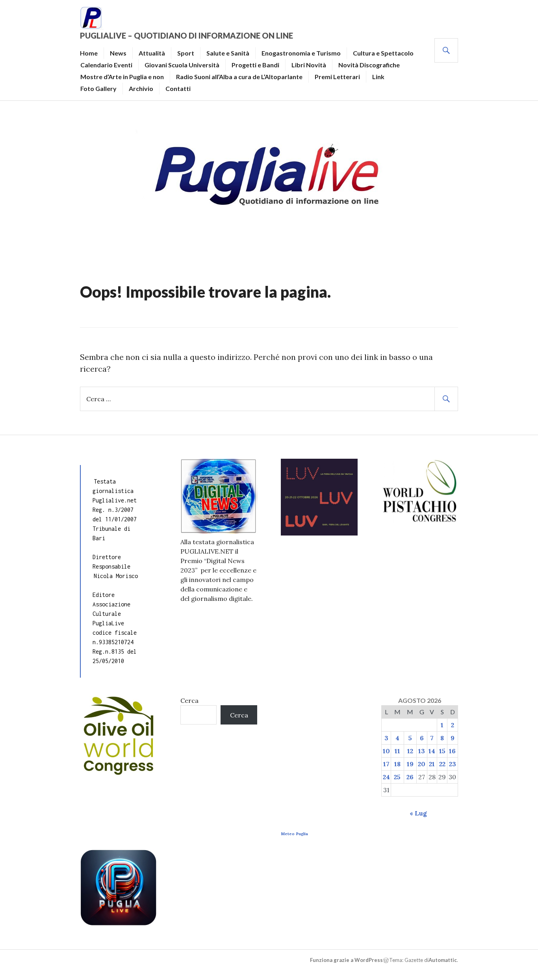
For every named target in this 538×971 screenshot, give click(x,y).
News (118, 53)
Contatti (178, 88)
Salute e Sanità (227, 53)
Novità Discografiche (369, 65)
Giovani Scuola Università (182, 65)
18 (397, 764)
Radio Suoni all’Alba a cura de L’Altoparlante (239, 76)
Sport (185, 53)
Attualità (152, 53)
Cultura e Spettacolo (383, 53)
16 (452, 751)
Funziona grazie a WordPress (346, 960)
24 (386, 777)
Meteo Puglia (294, 833)
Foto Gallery (98, 88)
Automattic (443, 960)
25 (397, 777)
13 (421, 751)
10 (386, 751)
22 (442, 764)
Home (89, 53)
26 (410, 777)
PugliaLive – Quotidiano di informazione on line (186, 35)
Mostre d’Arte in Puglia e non (122, 76)
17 (386, 764)
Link (378, 76)
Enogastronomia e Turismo (301, 53)
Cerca (189, 700)
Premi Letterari (337, 76)
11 (397, 751)
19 (410, 764)
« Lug (418, 813)
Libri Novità (308, 65)
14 (432, 751)
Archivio (141, 88)
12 (410, 751)
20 (421, 764)
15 (442, 751)
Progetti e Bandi (255, 65)
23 (452, 764)
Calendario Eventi (106, 65)
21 (432, 764)
